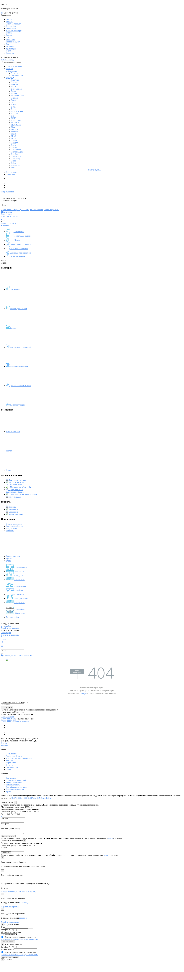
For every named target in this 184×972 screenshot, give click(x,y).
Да (2, 13)
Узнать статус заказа (51, 210)
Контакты (7, 212)
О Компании (11, 71)
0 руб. (3, 639)
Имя (3, 927)
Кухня (17, 240)
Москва (9, 19)
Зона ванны (19, 571)
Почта (4, 848)
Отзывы (14, 73)
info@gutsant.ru (7, 192)
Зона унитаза (20, 586)
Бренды (9, 78)
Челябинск (10, 39)
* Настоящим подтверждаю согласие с (19, 938)
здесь (110, 838)
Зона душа (18, 575)
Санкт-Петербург (13, 24)
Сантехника (19, 232)
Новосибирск (12, 26)
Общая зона (19, 580)
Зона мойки (19, 609)
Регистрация (12, 216)
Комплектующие (17, 256)
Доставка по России (14, 526)
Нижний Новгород (14, 30)
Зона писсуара (17, 594)
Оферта (9, 769)
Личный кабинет (15, 514)
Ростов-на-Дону (13, 42)
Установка (10, 174)
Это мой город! (7, 59)
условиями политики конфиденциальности (19, 939)
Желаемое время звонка (11, 932)
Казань (9, 33)
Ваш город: (17, 480)
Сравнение (13, 512)
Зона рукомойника (22, 598)
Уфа (8, 44)
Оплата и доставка (14, 66)
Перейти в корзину (28, 891)
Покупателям (11, 172)
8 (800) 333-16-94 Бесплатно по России (15, 491)
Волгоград (10, 46)
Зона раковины (20, 567)
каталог (6, 225)
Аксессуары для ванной (20, 244)
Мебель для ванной (22, 236)
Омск (8, 37)
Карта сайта (11, 763)
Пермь (9, 51)
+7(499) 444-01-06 (16, 494)
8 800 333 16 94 (25, 655)
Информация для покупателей (19, 758)
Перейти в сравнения (10, 635)
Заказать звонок (36, 210)
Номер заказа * (7, 950)
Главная (9, 69)
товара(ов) (6, 626)
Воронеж (10, 53)
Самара (9, 35)
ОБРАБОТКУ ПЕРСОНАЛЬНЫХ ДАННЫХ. (31, 798)
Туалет (9, 451)
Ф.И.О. (4, 819)
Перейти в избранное (10, 628)
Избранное (13, 509)
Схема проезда (9, 655)
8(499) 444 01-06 (8, 210)
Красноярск (11, 48)
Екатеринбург (12, 28)
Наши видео (6, 214)
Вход (3, 216)
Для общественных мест (20, 253)
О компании (11, 754)
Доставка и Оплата (14, 756)
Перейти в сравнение (10, 922)
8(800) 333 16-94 (22, 210)
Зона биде (18, 590)
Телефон (5, 824)
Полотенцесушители (19, 249)
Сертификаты (17, 75)
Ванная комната (13, 431)
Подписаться (7, 707)
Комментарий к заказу (10, 828)
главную (83, 693)
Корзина (12, 507)
